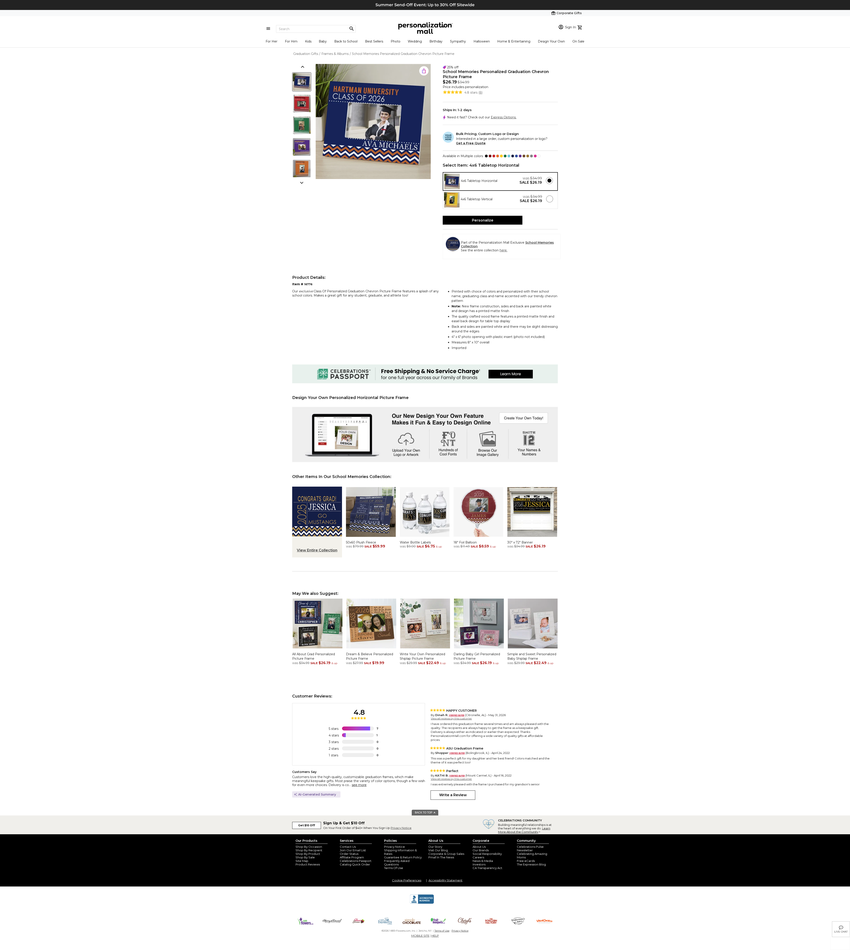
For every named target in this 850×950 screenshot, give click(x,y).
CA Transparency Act (487, 868)
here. (503, 250)
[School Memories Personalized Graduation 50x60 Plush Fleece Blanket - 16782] (371, 538)
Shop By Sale (305, 857)
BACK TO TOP (424, 812)
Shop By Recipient (309, 850)
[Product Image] (373, 122)
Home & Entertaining (513, 41)
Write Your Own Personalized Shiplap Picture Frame (422, 656)
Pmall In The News (441, 857)
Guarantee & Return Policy (403, 857)
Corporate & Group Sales (446, 854)
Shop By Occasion (309, 846)
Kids (308, 41)
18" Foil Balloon (465, 542)
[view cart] (580, 27)
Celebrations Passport (355, 861)
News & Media (483, 861)
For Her (271, 41)
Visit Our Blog (438, 850)
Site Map (302, 861)
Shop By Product (308, 854)
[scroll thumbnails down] (302, 182)
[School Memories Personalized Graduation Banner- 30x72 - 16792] (532, 538)
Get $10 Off (306, 825)
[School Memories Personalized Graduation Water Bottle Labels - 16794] (425, 538)
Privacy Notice (401, 828)
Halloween (481, 41)
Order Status (349, 854)
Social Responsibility (487, 854)
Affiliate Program (352, 857)
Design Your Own (551, 41)
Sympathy (458, 41)
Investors (479, 864)
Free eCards (526, 861)
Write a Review (453, 795)
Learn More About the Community (524, 830)
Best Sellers (374, 41)
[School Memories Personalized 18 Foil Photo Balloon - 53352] (478, 538)
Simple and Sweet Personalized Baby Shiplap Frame (531, 656)
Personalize (482, 220)
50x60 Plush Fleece (361, 542)
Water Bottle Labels (415, 542)
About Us (479, 846)
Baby (323, 41)
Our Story (435, 846)
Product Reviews (308, 864)
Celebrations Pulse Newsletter (530, 848)
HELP (435, 935)
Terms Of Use (393, 868)
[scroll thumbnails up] (302, 67)
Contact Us (348, 846)
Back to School (345, 41)
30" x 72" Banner (520, 542)
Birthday (435, 41)
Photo (395, 41)
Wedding (415, 41)
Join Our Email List (353, 850)
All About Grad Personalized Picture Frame (313, 656)
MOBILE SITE (420, 935)
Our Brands (481, 850)
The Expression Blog (531, 864)
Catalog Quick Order (355, 864)
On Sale (578, 41)
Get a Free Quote (471, 143)
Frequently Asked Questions (397, 862)
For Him (291, 41)
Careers (478, 857)
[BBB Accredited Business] (422, 903)
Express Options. (503, 117)
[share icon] (424, 70)
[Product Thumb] (301, 81)
